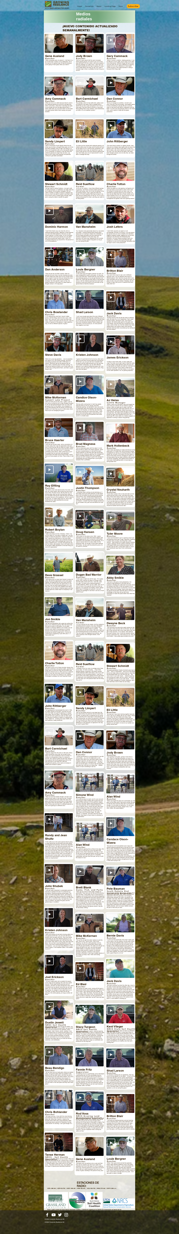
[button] (89, 6)
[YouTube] (53, 1214)
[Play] (49, 40)
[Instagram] (66, 1214)
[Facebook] (47, 1214)
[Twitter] (59, 1214)
